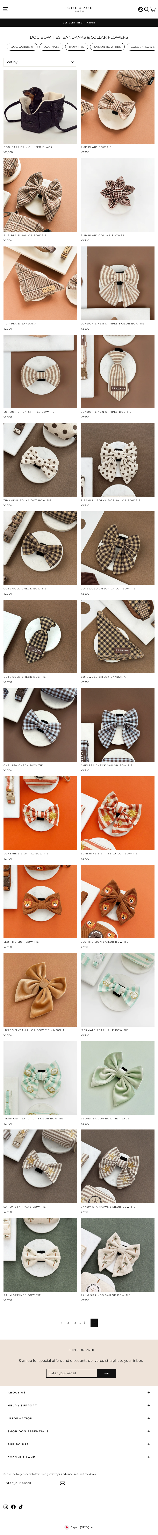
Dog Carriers (22, 47)
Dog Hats (51, 47)
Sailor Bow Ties (107, 47)
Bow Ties (76, 47)
